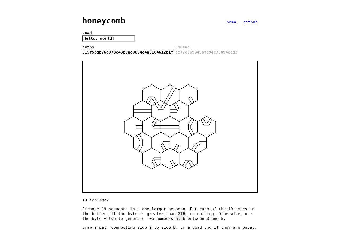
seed (87, 33)
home (231, 22)
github (250, 22)
